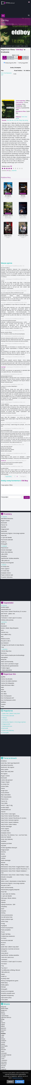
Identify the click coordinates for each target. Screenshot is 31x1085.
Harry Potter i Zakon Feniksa (9, 824)
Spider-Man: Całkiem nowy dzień (11, 713)
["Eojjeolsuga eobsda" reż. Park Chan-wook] (8, 188)
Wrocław (3, 1065)
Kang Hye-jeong (23, 120)
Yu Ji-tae (16, 120)
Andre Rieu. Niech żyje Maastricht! (10, 763)
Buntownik (4, 522)
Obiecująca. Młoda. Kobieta (8, 898)
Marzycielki (4, 531)
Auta (2, 630)
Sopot (2, 1051)
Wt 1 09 (27, 57)
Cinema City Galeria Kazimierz (9, 681)
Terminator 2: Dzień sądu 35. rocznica (11, 618)
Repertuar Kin (10, 674)
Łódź (2, 1037)
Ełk (2, 1021)
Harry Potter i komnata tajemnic (10, 820)
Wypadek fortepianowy (7, 995)
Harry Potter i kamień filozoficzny (10, 816)
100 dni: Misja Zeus (6, 651)
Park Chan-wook (10, 24)
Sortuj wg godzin (23, 63)
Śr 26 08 (4, 57)
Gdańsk (3, 1023)
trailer (22, 46)
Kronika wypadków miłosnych (9, 847)
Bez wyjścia (8, 195)
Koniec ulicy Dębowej (7, 552)
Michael (3, 862)
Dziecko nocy (4, 632)
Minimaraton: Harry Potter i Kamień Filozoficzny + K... (15, 869)
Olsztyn (3, 1039)
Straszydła (6, 732)
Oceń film (14, 170)
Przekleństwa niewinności (8, 936)
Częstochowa (4, 1015)
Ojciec (2, 908)
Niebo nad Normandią (7, 661)
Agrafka (3, 677)
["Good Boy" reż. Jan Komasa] (23, 208)
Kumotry (3, 852)
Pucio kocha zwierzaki (7, 539)
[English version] (29, 2)
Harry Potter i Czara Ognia (8, 814)
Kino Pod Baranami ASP (7, 698)
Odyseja (4, 717)
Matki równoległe (5, 860)
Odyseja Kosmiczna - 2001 (8, 904)
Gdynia (3, 1024)
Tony (2, 647)
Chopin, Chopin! (5, 782)
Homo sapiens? (5, 568)
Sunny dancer (4, 616)
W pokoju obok (5, 978)
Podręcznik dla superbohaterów (9, 666)
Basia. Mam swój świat (7, 771)
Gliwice (3, 1026)
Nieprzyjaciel (7, 235)
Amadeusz (4, 761)
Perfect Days (4, 921)
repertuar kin (7, 46)
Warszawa (4, 1062)
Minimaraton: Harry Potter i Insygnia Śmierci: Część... (15, 866)
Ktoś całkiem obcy (6, 634)
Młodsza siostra (5, 638)
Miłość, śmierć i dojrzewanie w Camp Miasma (13, 881)
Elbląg (2, 1019)
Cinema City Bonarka (6, 679)
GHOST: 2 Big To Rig (6, 805)
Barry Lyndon (4, 769)
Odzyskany (4, 556)
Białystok (3, 1007)
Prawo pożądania (5, 930)
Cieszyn (3, 1014)
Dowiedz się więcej (17, 1078)
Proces (3, 932)
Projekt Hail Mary (5, 934)
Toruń (2, 1058)
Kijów (2, 689)
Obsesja (23, 195)
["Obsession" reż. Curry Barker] (23, 188)
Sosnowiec (4, 1053)
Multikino (3, 702)
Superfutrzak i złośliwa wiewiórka (10, 558)
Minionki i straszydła (6, 877)
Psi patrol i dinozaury (6, 577)
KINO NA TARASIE (6, 837)
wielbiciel (3, 460)
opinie (26, 46)
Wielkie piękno (5, 985)
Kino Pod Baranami (6, 696)
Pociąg (3, 923)
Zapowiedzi (8, 603)
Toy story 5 (4, 968)
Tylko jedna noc (5, 560)
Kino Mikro (4, 694)
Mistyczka (3, 659)
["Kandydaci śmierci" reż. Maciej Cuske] (8, 208)
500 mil (3, 624)
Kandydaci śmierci (8, 215)
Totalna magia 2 (5, 668)
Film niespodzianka (6, 797)
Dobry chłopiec (23, 215)
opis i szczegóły (16, 46)
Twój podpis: (5, 497)
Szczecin (3, 1056)
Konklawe (3, 841)
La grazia (3, 856)
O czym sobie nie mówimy (8, 894)
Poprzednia (8, 476)
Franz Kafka (4, 803)
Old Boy (3, 913)
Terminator (4, 959)
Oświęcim (3, 1040)
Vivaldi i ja (3, 542)
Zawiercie (3, 1069)
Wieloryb (3, 987)
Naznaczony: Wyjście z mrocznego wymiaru (13, 533)
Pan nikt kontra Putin (6, 917)
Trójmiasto (4, 1060)
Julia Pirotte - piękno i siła (8, 613)
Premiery (8, 514)
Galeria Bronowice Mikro (7, 685)
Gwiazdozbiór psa (6, 609)
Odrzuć (10, 1081)
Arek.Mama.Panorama (7, 518)
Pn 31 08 (23, 57)
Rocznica (3, 942)
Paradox (3, 704)
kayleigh (3, 367)
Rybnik (3, 1048)
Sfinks (2, 706)
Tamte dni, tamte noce (7, 957)
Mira (2, 636)
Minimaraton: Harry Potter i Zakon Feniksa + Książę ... (15, 875)
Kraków (3, 1033)
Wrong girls (4, 544)
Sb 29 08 (16, 57)
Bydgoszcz (4, 1010)
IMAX (2, 687)
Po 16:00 (26, 70)
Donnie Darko (5, 786)
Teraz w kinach (10, 758)
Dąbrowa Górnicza (6, 1017)
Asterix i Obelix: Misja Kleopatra (9, 628)
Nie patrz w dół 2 (5, 641)
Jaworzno (3, 1028)
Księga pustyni (5, 529)
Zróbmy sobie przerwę (7, 620)
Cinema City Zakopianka (7, 683)
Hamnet (3, 811)
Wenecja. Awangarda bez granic (9, 980)
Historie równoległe (6, 550)
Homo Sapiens (5, 828)
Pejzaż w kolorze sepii (7, 575)
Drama (3, 788)
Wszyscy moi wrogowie (7, 562)
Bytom (3, 1012)
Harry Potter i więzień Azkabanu (9, 822)
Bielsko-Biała (4, 1008)
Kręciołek (3, 527)
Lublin (2, 1035)
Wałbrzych (4, 1064)
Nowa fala (4, 535)
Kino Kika (3, 691)
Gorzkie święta (5, 607)
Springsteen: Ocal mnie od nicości (10, 949)
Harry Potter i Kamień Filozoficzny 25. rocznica (13, 611)
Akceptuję (20, 1081)
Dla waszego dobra (23, 235)
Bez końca (4, 653)
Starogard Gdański (6, 1055)
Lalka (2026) (4, 554)
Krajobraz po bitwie (6, 843)
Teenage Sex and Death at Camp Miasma (12, 645)
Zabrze (3, 1067)
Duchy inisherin (5, 792)
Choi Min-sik (10, 120)
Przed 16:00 (17, 70)
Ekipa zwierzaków (5, 795)
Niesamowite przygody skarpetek (10, 889)
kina (10, 2)
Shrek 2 (3, 944)
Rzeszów (3, 1049)
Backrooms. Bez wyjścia (7, 767)
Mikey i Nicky (4, 864)
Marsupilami (4, 657)
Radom (3, 1044)
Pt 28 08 (12, 57)
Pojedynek (4, 925)
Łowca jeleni (4, 999)
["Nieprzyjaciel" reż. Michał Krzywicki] (8, 228)
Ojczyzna (3, 911)
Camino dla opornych (7, 780)
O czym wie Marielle (6, 537)
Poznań (3, 1042)
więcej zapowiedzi (7, 670)
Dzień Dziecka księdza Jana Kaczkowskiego (12, 655)
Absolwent (4, 626)
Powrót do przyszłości (7, 927)
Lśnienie (3, 858)
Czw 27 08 (8, 57)
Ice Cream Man (5, 570)
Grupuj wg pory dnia (11, 63)
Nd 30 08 (19, 57)
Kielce (2, 1031)
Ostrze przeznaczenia (7, 915)
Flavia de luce (4, 548)
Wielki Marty (4, 982)
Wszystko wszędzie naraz (8, 993)
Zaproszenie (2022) (6, 997)
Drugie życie (4, 790)
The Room (4, 963)
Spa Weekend (4, 643)
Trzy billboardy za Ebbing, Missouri (10, 970)
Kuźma (3, 854)
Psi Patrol (4, 720)
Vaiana (3, 974)
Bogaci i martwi (5, 520)
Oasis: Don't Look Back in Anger (9, 664)
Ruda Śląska (4, 1046)
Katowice (3, 1030)
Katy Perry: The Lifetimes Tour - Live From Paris (14, 835)
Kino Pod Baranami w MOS (8, 700)
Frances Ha (4, 525)
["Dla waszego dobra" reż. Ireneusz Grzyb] (23, 228)
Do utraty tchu (5, 566)
